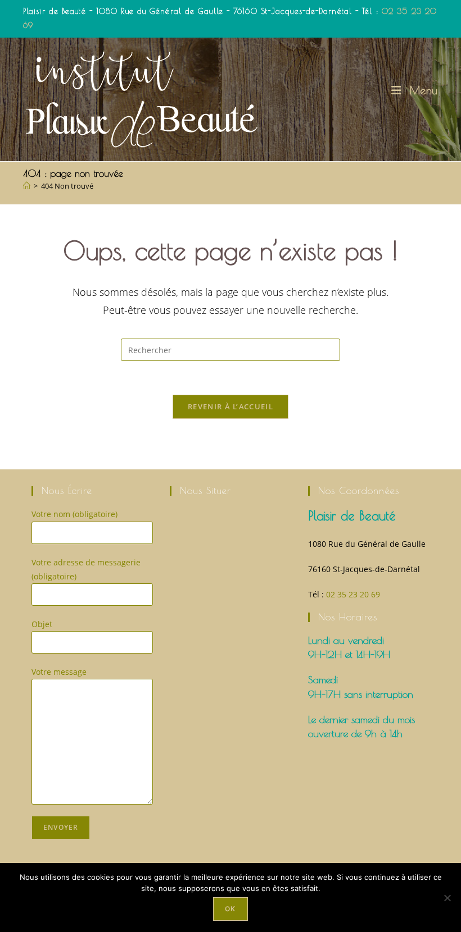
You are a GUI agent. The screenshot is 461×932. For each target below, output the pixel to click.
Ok (230, 908)
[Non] (447, 897)
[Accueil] (26, 186)
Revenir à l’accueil (230, 406)
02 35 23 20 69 (353, 594)
